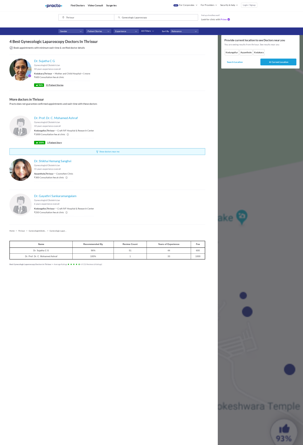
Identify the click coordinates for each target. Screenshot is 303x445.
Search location (235, 62)
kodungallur (232, 52)
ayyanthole (246, 52)
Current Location (280, 62)
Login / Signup (249, 5)
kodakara (259, 52)
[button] (71, 31)
